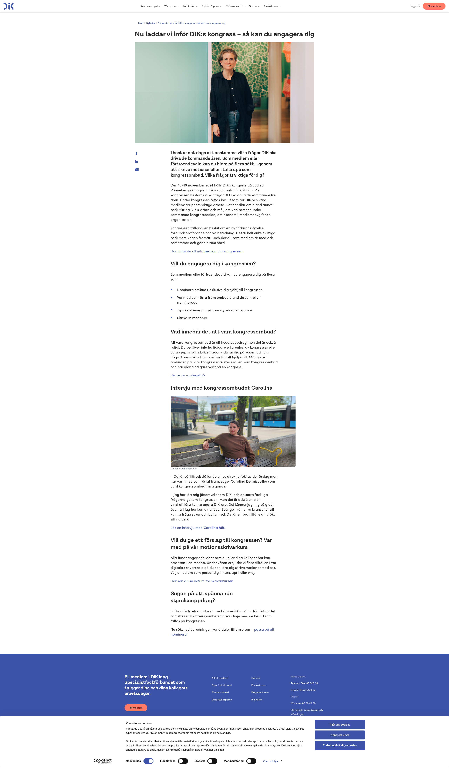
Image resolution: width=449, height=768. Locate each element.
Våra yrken (170, 6)
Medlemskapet (149, 6)
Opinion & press (210, 6)
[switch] (183, 761)
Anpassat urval (340, 734)
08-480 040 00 (309, 683)
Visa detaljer (270, 761)
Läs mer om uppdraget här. (188, 375)
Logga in (415, 6)
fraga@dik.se (308, 690)
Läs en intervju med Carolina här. (198, 527)
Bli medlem (434, 6)
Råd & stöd (189, 6)
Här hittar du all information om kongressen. (207, 251)
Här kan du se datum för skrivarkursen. (202, 580)
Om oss (253, 6)
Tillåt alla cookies (339, 724)
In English (256, 699)
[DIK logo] (9, 6)
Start (140, 23)
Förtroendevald (234, 6)
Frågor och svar (260, 692)
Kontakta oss (270, 6)
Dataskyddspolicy (222, 699)
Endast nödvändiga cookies (340, 745)
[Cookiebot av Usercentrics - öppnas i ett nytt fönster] (102, 761)
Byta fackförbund (222, 685)
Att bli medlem (220, 678)
